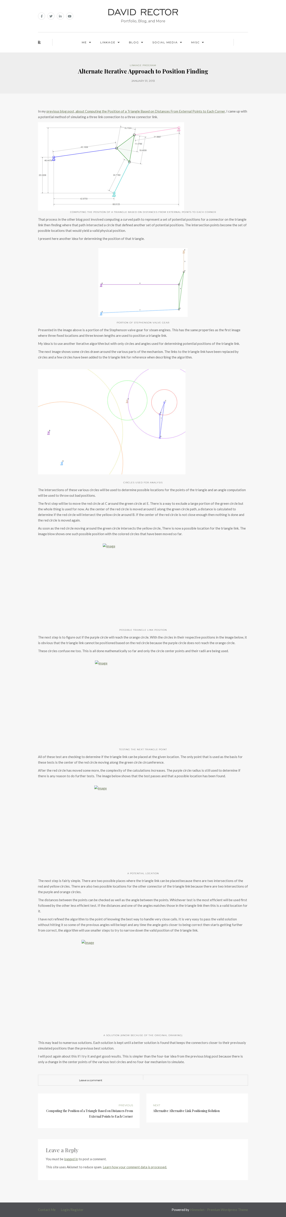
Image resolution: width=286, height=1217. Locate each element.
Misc (195, 42)
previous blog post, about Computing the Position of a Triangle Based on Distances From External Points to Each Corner (135, 111)
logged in (71, 1159)
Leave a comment (90, 1080)
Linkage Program (143, 65)
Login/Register (72, 1210)
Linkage (108, 42)
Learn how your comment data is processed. (135, 1167)
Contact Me (47, 1210)
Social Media (165, 42)
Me (84, 42)
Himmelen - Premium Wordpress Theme (219, 1210)
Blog (134, 42)
